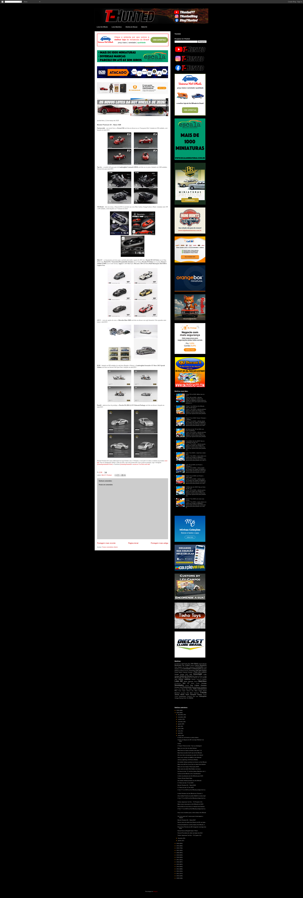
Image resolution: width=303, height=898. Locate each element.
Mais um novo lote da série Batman (187, 748)
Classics (180, 667)
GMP (190, 674)
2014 (178, 866)
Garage (177, 674)
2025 (178, 712)
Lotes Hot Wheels (102, 27)
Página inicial (133, 543)
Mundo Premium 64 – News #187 (187, 820)
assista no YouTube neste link (141, 464)
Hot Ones (194, 676)
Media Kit (144, 27)
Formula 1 (191, 672)
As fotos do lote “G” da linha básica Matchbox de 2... (192, 771)
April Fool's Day (185, 663)
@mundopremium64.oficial (104, 464)
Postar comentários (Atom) (110, 547)
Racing (194, 687)
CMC (184, 667)
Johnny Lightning (184, 679)
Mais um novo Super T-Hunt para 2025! (188, 766)
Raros (183, 689)
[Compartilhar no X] (120, 475)
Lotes (177, 681)
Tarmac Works (179, 694)
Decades (204, 668)
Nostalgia (204, 683)
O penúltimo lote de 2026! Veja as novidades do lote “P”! (195, 441)
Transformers (182, 696)
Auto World (194, 663)
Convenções (199, 667)
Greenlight (197, 674)
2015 (178, 864)
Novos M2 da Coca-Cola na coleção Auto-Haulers (191, 806)
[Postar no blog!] (118, 475)
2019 (178, 855)
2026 (178, 710)
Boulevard (178, 665)
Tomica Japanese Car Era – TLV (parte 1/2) (189, 835)
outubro (180, 719)
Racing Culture (178, 689)
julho (179, 726)
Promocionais (187, 687)
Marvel (196, 681)
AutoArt (200, 663)
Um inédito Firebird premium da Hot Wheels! (189, 780)
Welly (184, 698)
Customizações (196, 669)
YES (187, 698)
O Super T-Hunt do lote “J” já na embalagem (190, 745)
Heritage (177, 676)
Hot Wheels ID (186, 677)
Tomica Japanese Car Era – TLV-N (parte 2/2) (190, 802)
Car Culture (186, 665)
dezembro (181, 714)
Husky (201, 677)
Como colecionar (190, 667)
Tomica (199, 694)
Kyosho (204, 679)
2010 (178, 875)
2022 (178, 848)
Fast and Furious (201, 670)
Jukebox (193, 679)
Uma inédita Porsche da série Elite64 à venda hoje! (192, 796)
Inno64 (205, 677)
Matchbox (202, 681)
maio (179, 731)
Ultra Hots (195, 696)
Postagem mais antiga (159, 543)
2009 (178, 878)
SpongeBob (183, 692)
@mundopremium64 (126, 464)
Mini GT (104, 475)
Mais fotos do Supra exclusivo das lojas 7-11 (190, 750)
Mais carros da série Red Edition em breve (189, 769)
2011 (178, 873)
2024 (178, 843)
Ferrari (176, 672)
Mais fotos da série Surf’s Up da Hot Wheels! (190, 752)
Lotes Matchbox (117, 27)
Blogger (155, 891)
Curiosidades (186, 669)
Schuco (189, 690)
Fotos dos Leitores (200, 672)
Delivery (177, 670)
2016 (178, 862)
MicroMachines (178, 683)
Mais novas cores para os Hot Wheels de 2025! (190, 804)
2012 (178, 871)
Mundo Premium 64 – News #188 (187, 785)
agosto (180, 724)
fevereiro (180, 838)
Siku (193, 690)
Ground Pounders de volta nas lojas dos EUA (190, 833)
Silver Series (198, 690)
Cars (176, 667)
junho (179, 728)
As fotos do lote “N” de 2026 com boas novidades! (195, 429)
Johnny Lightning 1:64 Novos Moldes (188, 759)
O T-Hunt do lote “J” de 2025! (186, 782)
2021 (178, 850)
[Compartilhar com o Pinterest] (125, 475)
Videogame (203, 696)
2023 (178, 845)
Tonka (179, 743)
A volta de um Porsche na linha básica (188, 737)
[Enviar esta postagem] (105, 472)
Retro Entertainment (200, 689)
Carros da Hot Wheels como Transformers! (189, 773)
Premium (109, 475)
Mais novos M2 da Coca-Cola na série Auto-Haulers (192, 764)
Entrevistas (192, 670)
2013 (178, 869)
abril (179, 733)
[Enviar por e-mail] (116, 475)
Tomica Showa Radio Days (185, 778)
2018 (178, 857)
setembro (180, 721)
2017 (178, 859)
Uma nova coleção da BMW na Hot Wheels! (189, 757)
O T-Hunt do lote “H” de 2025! (186, 787)
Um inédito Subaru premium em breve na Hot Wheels (192, 762)
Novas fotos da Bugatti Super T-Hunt (188, 830)
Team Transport (190, 694)
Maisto (185, 681)
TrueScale (189, 696)
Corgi (180, 668)
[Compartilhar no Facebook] (122, 475)
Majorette (190, 681)
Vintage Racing (179, 698)
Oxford (187, 685)
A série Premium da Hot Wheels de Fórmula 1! (190, 793)
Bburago (205, 663)
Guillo (205, 674)
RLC (176, 690)
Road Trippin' (182, 690)
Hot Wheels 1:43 (201, 676)
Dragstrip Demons (183, 670)
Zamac (191, 698)
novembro (181, 717)
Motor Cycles (195, 683)
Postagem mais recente (106, 543)
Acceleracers (178, 663)
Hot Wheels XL (195, 677)
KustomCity (199, 679)
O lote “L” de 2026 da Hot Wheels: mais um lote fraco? (195, 406)
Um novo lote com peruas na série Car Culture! (190, 755)
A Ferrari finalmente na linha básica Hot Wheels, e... (192, 824)
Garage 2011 (184, 674)
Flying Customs (183, 672)
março (180, 735)
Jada (176, 679)
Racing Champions (201, 687)
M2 (181, 681)
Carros (192, 665)
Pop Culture (194, 685)
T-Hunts (203, 693)
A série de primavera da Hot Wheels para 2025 (190, 776)
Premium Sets (178, 687)
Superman (196, 692)
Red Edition (189, 689)
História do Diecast (131, 27)
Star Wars (190, 692)
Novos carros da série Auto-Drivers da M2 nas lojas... (192, 822)
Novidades (179, 685)
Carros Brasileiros (201, 665)
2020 (178, 852)
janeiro (180, 840)
